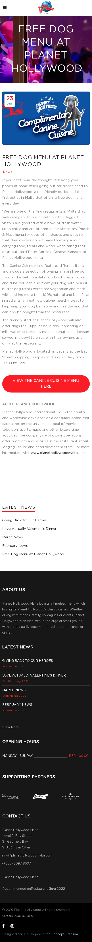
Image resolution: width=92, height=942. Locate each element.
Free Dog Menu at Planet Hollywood (33, 554)
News (7, 172)
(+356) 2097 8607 (16, 863)
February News (15, 545)
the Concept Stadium (61, 934)
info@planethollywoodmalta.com (27, 855)
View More (10, 727)
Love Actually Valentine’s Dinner (29, 529)
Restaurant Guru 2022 (48, 888)
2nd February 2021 (15, 681)
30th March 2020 (14, 695)
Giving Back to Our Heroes (24, 520)
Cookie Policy (24, 916)
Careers (7, 916)
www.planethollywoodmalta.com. (58, 453)
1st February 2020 (14, 710)
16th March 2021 (13, 666)
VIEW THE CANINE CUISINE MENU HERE (46, 383)
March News (12, 537)
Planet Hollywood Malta (20, 877)
